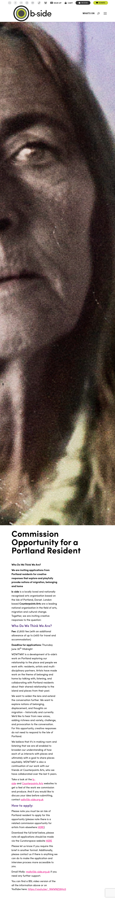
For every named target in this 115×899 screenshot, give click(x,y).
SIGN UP (57, 2)
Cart (70, 2)
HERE (41, 827)
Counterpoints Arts (32, 783)
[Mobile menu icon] (105, 13)
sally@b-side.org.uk (32, 799)
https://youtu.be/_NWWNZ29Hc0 (47, 889)
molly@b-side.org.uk (38, 871)
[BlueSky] (45, 3)
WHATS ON (89, 13)
